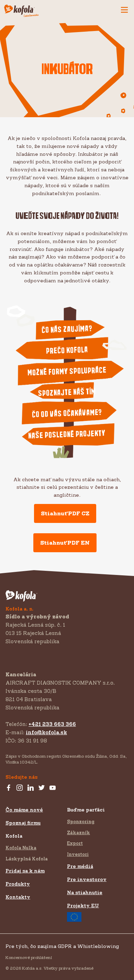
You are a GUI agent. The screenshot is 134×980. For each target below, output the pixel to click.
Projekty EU (83, 905)
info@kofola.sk (46, 732)
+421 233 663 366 (52, 724)
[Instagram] (19, 788)
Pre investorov (87, 879)
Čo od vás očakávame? (67, 413)
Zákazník (78, 832)
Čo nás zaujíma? (67, 329)
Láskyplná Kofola (26, 858)
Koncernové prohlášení (28, 957)
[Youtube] (52, 788)
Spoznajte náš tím (67, 392)
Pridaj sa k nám (25, 870)
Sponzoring (80, 821)
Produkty (17, 884)
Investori (78, 854)
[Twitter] (41, 788)
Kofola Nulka (20, 847)
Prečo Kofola (67, 350)
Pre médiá (80, 866)
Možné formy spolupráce (67, 371)
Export (75, 843)
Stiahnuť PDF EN (65, 542)
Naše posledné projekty (67, 434)
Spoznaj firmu (23, 823)
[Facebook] (8, 788)
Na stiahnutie (84, 892)
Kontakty (17, 897)
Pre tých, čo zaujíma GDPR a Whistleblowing (62, 946)
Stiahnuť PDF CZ (65, 513)
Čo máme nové (24, 809)
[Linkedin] (30, 788)
